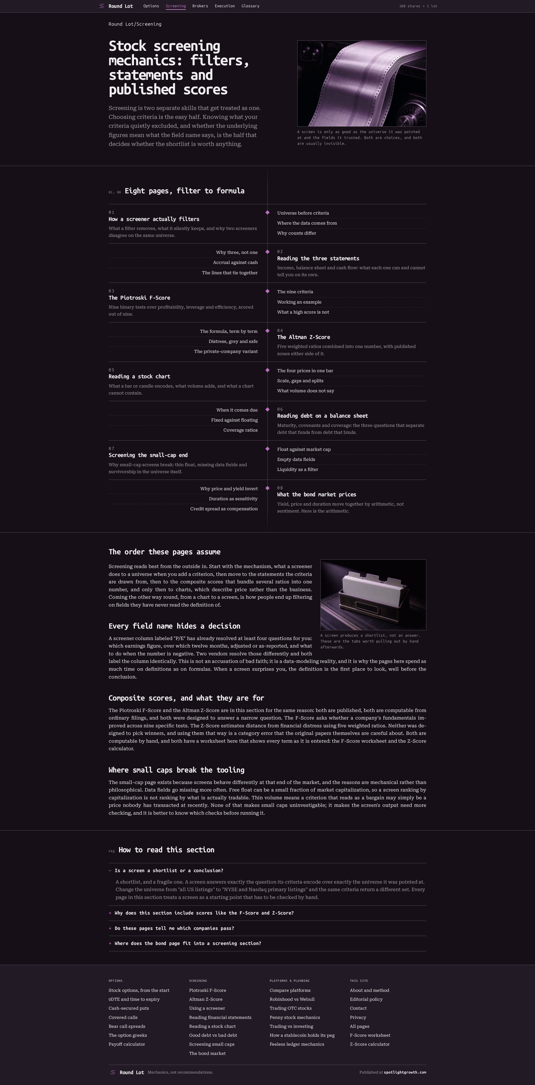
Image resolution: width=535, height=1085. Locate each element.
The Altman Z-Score (303, 337)
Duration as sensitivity (233, 498)
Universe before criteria (303, 213)
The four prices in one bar (305, 370)
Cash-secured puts (129, 1008)
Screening (176, 6)
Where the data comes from (307, 223)
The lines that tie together (230, 272)
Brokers (200, 6)
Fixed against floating (234, 420)
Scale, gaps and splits (300, 380)
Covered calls (123, 1017)
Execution (225, 6)
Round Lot (121, 6)
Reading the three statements (318, 258)
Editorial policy (366, 999)
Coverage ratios (240, 430)
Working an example (299, 302)
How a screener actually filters (154, 219)
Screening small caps (212, 1044)
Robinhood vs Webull (292, 999)
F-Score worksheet (364, 741)
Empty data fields (296, 459)
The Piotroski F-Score (139, 297)
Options (151, 6)
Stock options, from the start (139, 990)
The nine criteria (295, 291)
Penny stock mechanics (295, 1017)
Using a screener (207, 1008)
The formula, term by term (229, 331)
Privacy (358, 1017)
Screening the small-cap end (148, 455)
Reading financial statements (220, 1017)
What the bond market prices (316, 494)
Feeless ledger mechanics (297, 1044)
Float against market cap (304, 449)
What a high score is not (303, 312)
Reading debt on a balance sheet (322, 415)
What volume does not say (305, 390)
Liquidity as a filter (297, 469)
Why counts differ (296, 233)
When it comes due (237, 410)
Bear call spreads (127, 1026)
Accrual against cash (235, 262)
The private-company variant (226, 351)
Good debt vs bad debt (213, 1035)
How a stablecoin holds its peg (302, 1035)
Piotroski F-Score (207, 990)
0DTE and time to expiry (134, 999)
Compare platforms (290, 990)
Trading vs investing (291, 1026)
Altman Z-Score (206, 999)
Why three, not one (237, 252)
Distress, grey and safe (233, 341)
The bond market (207, 1053)
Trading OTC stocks (291, 1008)
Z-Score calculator (370, 1044)
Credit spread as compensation (224, 508)
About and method (369, 990)
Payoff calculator (127, 1044)
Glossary (250, 6)
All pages (359, 1026)
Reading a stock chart (139, 376)
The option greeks (128, 1035)
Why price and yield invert (229, 488)
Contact (358, 1008)
